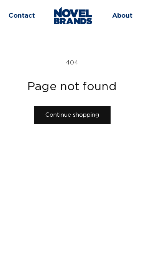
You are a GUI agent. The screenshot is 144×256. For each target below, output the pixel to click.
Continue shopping (72, 115)
